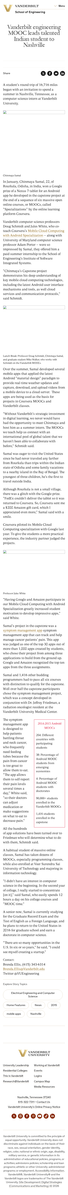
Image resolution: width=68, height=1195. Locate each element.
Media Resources (44, 1086)
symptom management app (22, 630)
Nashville (35, 1014)
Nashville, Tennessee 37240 (34, 1097)
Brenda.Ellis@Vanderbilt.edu (24, 969)
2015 (54, 1005)
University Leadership (16, 1065)
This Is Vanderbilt (13, 1076)
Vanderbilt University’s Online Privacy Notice (34, 1107)
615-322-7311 (26, 1102)
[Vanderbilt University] (34, 1053)
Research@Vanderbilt (16, 1081)
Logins (38, 1076)
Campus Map (42, 1081)
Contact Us (43, 1102)
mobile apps (14, 1014)
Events (38, 1070)
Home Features (16, 1005)
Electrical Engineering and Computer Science (33, 995)
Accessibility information (49, 1170)
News (38, 1005)
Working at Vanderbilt (47, 1065)
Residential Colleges (15, 1070)
